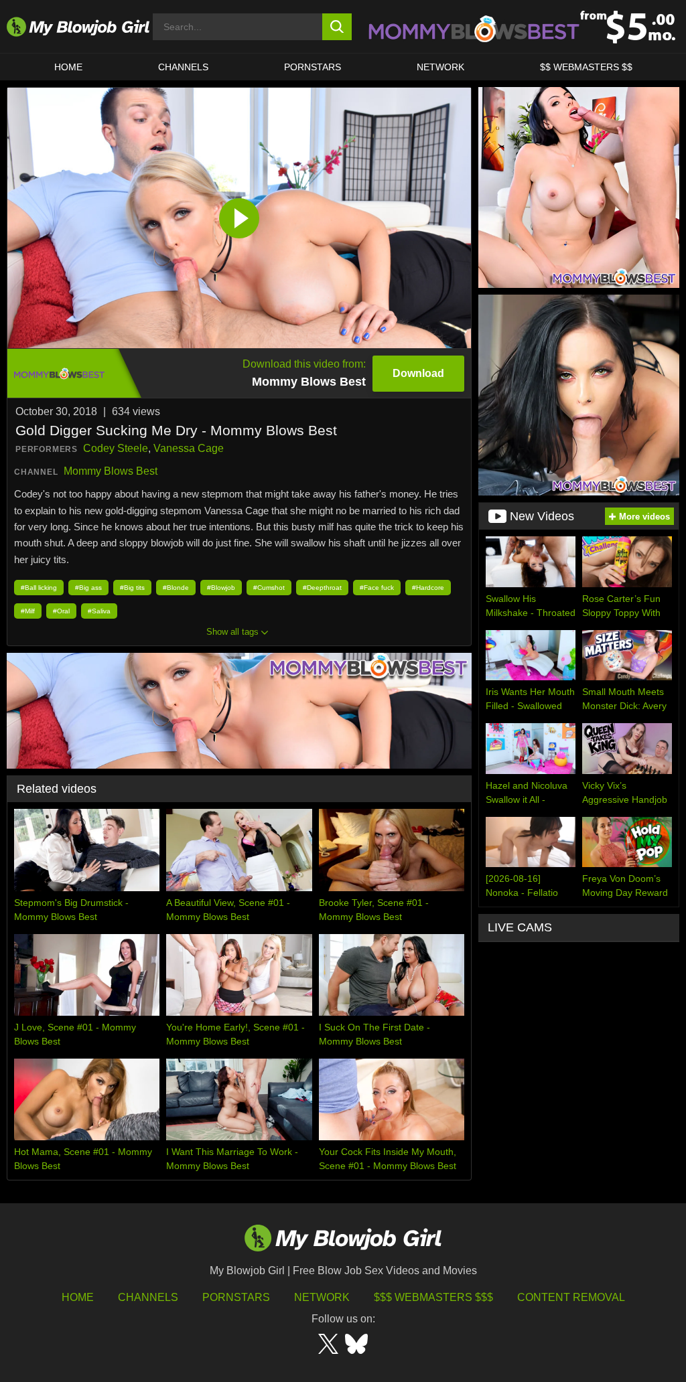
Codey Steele (115, 448)
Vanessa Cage (188, 448)
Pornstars (236, 1297)
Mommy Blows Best (110, 471)
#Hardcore (428, 587)
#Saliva (99, 611)
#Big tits (132, 587)
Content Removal (571, 1297)
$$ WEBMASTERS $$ (586, 67)
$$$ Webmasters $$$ (433, 1297)
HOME (68, 67)
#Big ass (88, 587)
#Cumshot (269, 587)
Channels (148, 1297)
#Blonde (176, 587)
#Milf (28, 611)
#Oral (61, 611)
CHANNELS (183, 67)
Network (440, 67)
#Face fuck (377, 587)
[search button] (337, 26)
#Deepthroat (322, 587)
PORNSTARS (312, 67)
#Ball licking (39, 587)
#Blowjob (221, 587)
